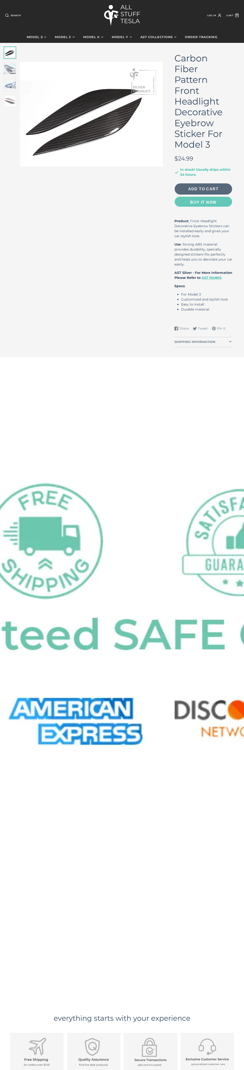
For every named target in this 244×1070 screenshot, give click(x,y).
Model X (91, 37)
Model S (35, 37)
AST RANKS (212, 278)
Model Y (120, 37)
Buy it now (203, 202)
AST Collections (156, 37)
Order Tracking (201, 37)
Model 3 (63, 37)
